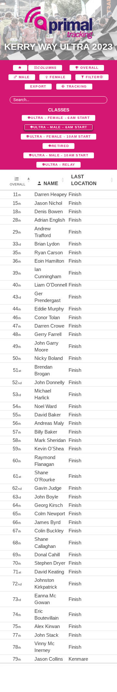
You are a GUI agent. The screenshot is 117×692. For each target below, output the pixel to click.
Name (51, 183)
